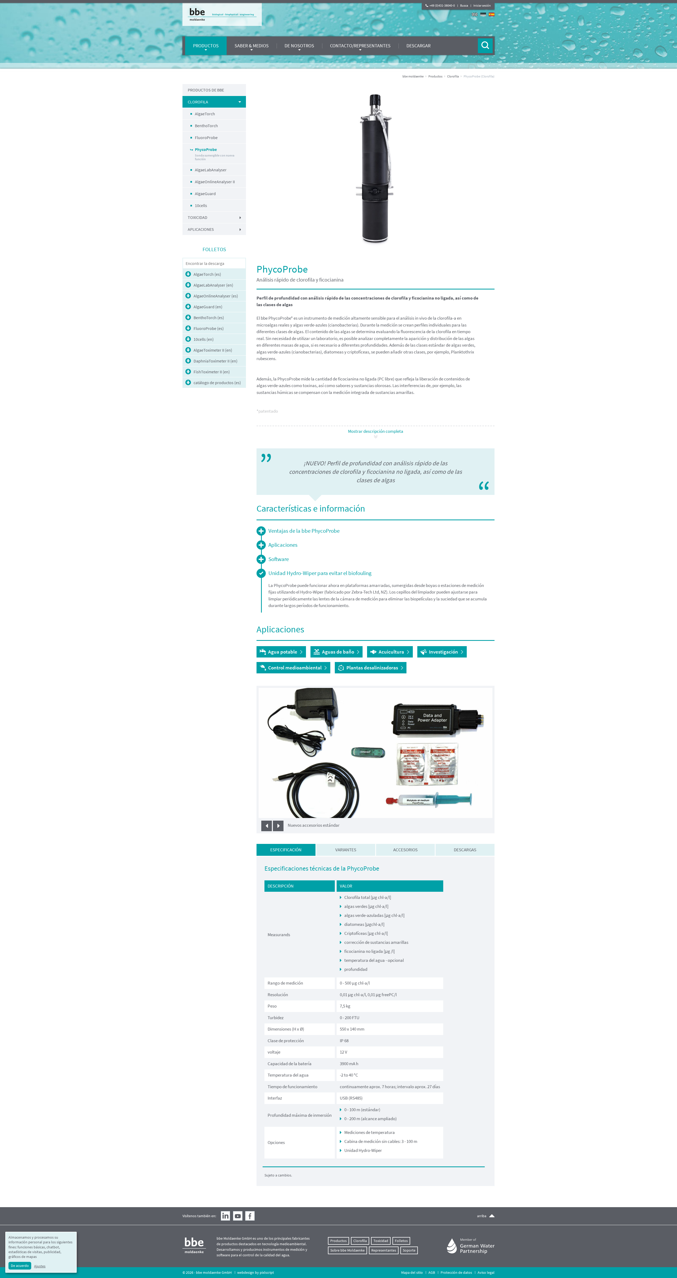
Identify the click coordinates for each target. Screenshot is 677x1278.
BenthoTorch (206, 125)
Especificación (285, 850)
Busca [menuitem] (464, 5)
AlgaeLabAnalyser (211, 169)
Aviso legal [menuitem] (486, 1272)
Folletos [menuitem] (401, 1240)
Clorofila (453, 76)
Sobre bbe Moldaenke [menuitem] (347, 1250)
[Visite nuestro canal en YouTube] (238, 1216)
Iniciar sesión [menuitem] (482, 5)
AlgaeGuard (205, 193)
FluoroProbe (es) (209, 328)
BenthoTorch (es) (209, 317)
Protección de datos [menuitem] (456, 1272)
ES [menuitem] (492, 14)
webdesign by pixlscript (255, 1272)
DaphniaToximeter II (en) (215, 361)
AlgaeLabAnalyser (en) (213, 285)
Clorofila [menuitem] (198, 101)
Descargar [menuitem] (418, 46)
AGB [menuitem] (431, 1272)
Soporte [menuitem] (409, 1250)
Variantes (345, 850)
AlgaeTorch (205, 113)
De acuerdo (20, 1265)
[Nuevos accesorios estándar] (375, 753)
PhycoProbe (214, 154)
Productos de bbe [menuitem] (206, 90)
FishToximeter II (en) (212, 371)
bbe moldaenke (413, 76)
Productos (435, 76)
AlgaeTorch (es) (207, 274)
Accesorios (405, 850)
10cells (201, 205)
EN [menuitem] (475, 14)
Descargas (465, 850)
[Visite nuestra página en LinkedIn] (225, 1216)
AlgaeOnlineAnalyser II (215, 181)
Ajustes (39, 1266)
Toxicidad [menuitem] (197, 217)
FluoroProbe (206, 137)
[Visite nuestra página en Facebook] (250, 1216)
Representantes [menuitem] (383, 1250)
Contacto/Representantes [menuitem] (360, 46)
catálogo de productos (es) (217, 382)
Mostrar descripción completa (375, 431)
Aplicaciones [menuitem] (201, 229)
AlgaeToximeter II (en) (213, 350)
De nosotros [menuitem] (299, 46)
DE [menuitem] (483, 14)
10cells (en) (204, 339)
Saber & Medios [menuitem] (252, 46)
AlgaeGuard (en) (208, 306)
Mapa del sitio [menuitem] (412, 1272)
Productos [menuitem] (206, 46)
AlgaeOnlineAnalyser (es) (216, 295)
